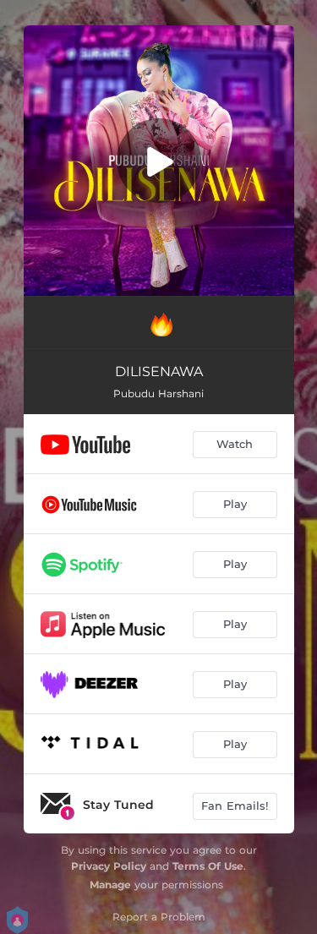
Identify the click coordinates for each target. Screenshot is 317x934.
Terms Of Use (207, 866)
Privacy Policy (108, 866)
